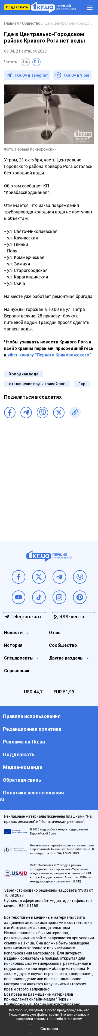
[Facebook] (10, 412)
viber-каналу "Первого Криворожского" (49, 355)
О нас (54, 632)
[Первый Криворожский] (53, 7)
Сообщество (63, 645)
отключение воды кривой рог (37, 384)
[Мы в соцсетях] (18, 577)
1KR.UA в (31, 75)
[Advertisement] (49, 479)
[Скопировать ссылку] (75, 412)
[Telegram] (26, 412)
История (13, 645)
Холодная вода (23, 374)
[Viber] (42, 412)
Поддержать (17, 7)
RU (36, 62)
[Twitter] (59, 412)
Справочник (16, 670)
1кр (82, 384)
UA (25, 62)
